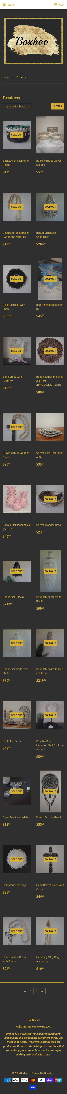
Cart (61, 4)
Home (6, 77)
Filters (57, 106)
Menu (10, 4)
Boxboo (24, 1073)
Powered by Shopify (41, 1073)
